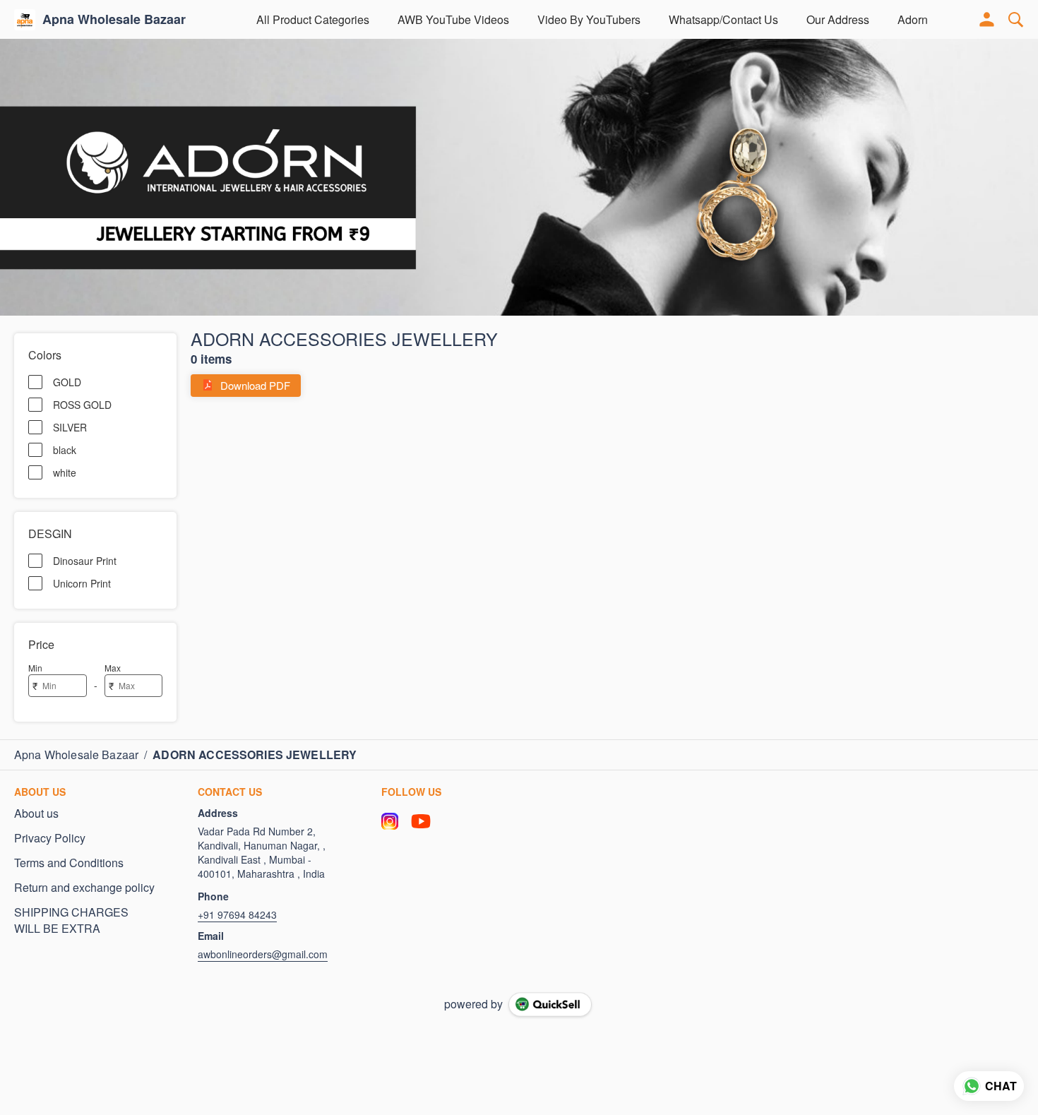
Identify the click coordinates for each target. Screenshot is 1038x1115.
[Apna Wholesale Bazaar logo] (24, 19)
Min (35, 668)
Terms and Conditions (69, 863)
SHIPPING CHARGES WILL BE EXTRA (71, 920)
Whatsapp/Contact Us (723, 19)
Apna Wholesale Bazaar (114, 20)
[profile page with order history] (987, 20)
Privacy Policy (49, 838)
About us (36, 813)
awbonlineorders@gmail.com (263, 954)
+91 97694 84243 (237, 914)
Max (113, 668)
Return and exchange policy (84, 887)
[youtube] (421, 821)
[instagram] (389, 821)
